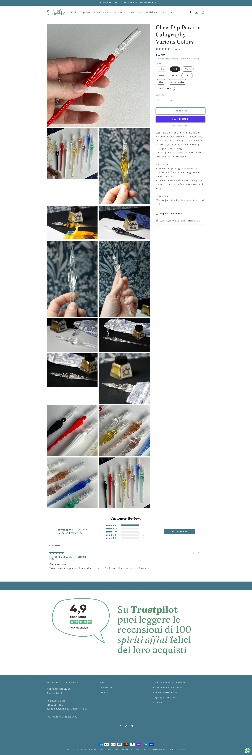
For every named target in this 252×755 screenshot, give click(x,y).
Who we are (106, 687)
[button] (166, 12)
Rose (174, 75)
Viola (187, 75)
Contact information (176, 749)
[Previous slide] (120, 672)
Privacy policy (127, 749)
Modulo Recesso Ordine (165, 692)
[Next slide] (132, 672)
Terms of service (143, 749)
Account (104, 692)
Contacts (157, 702)
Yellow (164, 70)
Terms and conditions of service (169, 682)
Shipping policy (159, 749)
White (188, 69)
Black (163, 76)
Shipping (174, 59)
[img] (56, 552)
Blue (161, 82)
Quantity (160, 95)
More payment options (180, 126)
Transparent (165, 88)
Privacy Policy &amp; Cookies (168, 687)
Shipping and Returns (164, 697)
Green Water (177, 82)
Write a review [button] (180, 531)
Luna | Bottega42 (82, 749)
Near (102, 682)
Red (175, 69)
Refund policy (113, 749)
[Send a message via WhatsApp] (248, 751)
